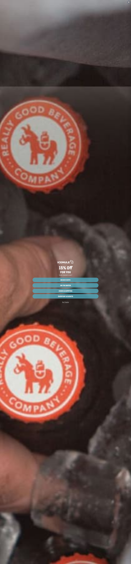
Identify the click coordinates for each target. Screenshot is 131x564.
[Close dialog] (128, 2)
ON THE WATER (65, 285)
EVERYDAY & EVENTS (65, 296)
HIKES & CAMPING (65, 291)
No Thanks (65, 302)
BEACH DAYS (65, 280)
